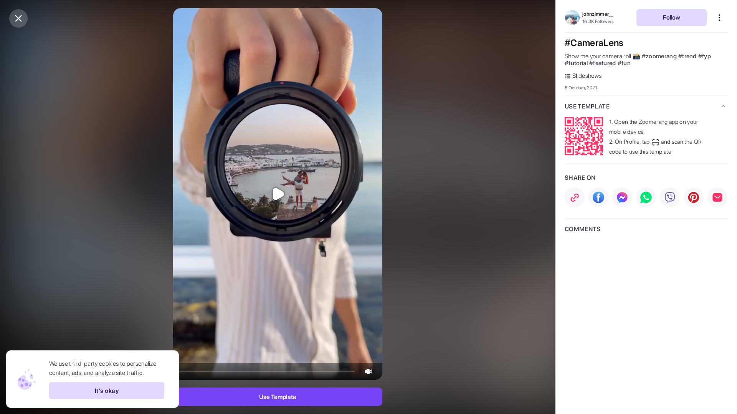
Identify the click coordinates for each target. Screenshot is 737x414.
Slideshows (586, 75)
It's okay (107, 390)
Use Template (277, 397)
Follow (671, 17)
